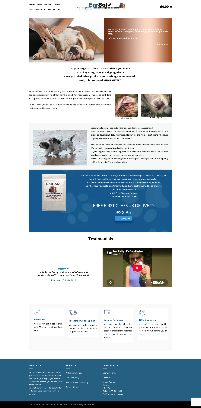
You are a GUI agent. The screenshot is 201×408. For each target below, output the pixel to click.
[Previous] (35, 40)
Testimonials (37, 9)
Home (32, 4)
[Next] (166, 40)
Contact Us (53, 9)
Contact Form (109, 372)
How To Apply (45, 4)
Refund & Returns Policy (77, 382)
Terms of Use (72, 387)
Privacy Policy (72, 377)
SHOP (57, 4)
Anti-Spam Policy (74, 372)
